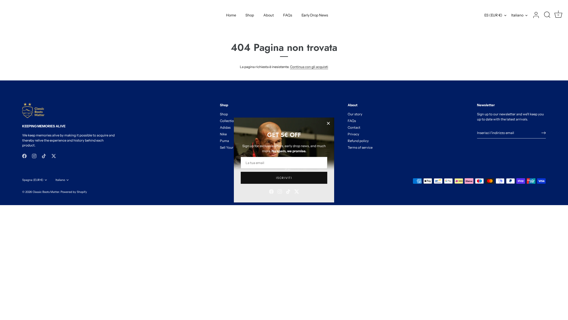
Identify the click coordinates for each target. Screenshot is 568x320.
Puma (224, 141)
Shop (249, 15)
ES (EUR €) (493, 15)
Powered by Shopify (74, 192)
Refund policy (358, 141)
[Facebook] (271, 191)
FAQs (287, 15)
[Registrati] (543, 133)
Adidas (225, 127)
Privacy (353, 134)
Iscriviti (284, 178)
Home (231, 15)
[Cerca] (547, 15)
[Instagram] (280, 191)
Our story (355, 114)
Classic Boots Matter (46, 192)
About (268, 15)
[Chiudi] (328, 123)
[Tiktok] (288, 191)
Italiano (517, 15)
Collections (228, 121)
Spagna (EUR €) (32, 180)
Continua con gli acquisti (309, 67)
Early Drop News (315, 15)
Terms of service (360, 147)
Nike (223, 134)
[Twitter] (296, 191)
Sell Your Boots (231, 147)
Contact (354, 127)
